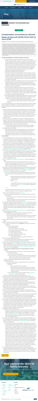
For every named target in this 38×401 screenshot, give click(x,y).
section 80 (27, 168)
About (20, 7)
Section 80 (5, 159)
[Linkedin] (36, 399)
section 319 (22, 184)
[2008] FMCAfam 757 (23, 320)
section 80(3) (25, 202)
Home (7, 7)
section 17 (14, 243)
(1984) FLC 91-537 (15, 313)
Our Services (12, 7)
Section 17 (21, 246)
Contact (30, 7)
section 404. (22, 192)
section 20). (28, 275)
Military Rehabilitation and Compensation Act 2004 (12, 148)
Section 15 (5, 210)
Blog (25, 7)
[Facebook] (34, 399)
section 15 (25, 203)
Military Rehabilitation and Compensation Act (17, 159)
